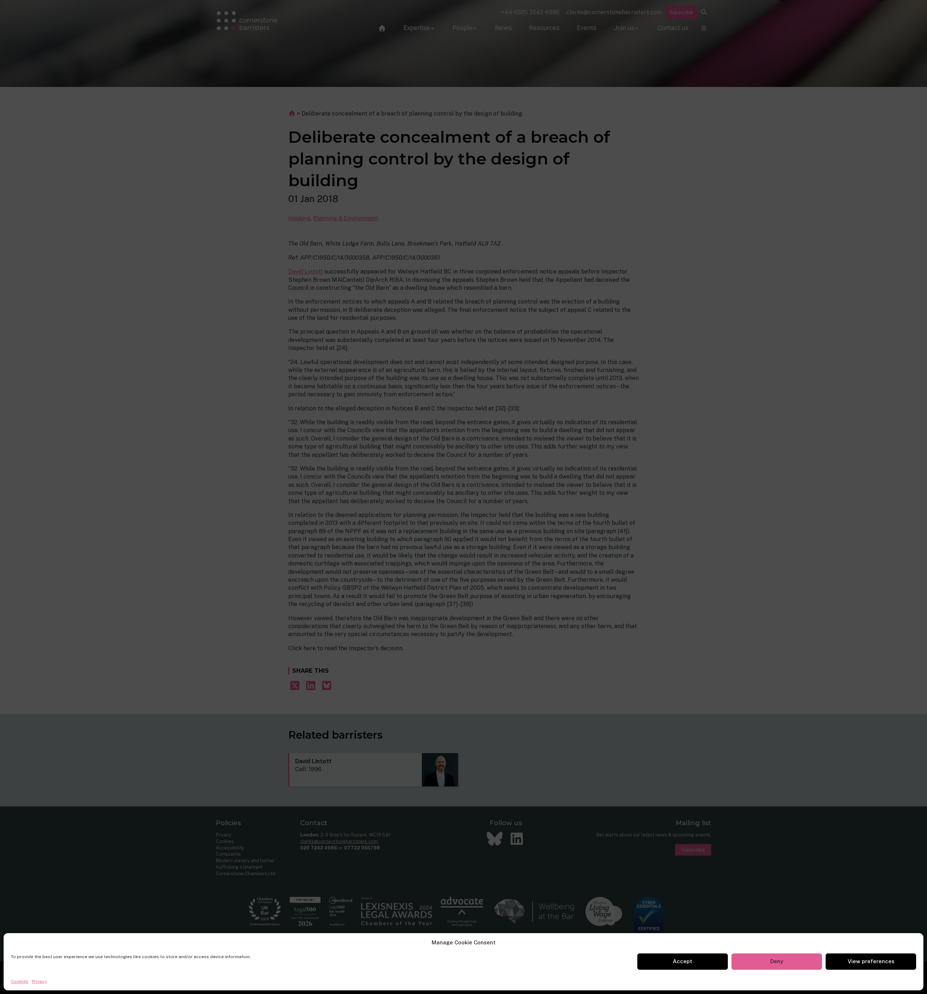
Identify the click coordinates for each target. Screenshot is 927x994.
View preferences (871, 961)
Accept (682, 961)
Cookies (19, 981)
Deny (776, 961)
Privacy (39, 981)
